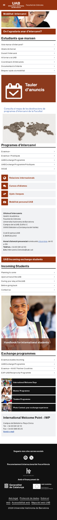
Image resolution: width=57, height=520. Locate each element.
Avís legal (13, 498)
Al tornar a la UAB (8, 57)
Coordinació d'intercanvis (12, 62)
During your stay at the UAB (13, 281)
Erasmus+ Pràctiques (10, 156)
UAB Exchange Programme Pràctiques (18, 164)
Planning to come (8, 272)
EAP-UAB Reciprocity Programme (16, 373)
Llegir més (28, 350)
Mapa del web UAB (40, 502)
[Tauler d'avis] (28, 88)
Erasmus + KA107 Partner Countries (16, 368)
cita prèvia (42, 241)
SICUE (4, 169)
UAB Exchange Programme (13, 160)
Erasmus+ (5, 151)
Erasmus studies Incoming (12, 360)
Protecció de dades (29, 498)
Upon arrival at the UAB (11, 277)
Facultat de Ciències (34, 5)
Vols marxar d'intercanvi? (12, 44)
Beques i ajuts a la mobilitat (13, 70)
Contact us (6, 290)
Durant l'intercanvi (9, 53)
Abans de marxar (8, 49)
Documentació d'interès (11, 66)
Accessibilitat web (21, 502)
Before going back (9, 285)
